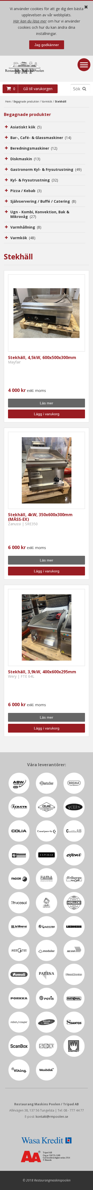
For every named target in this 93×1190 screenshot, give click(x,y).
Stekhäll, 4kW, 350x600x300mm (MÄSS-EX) (40, 517)
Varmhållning (25, 227)
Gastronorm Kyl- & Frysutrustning (46, 169)
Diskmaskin (25, 158)
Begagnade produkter (26, 101)
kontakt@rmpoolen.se (52, 1116)
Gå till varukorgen (37, 88)
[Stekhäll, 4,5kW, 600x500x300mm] (46, 313)
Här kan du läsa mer (30, 21)
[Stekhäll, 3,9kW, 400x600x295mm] (46, 627)
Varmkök (47, 101)
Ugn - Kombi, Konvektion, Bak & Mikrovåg (39, 214)
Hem (8, 101)
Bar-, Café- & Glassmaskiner (40, 137)
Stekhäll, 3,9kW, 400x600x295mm (42, 672)
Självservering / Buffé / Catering (43, 201)
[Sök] (84, 88)
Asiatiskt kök (26, 127)
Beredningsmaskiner (33, 148)
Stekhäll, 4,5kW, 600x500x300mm (42, 357)
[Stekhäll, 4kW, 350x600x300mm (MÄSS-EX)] (46, 470)
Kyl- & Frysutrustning (34, 180)
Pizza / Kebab (26, 190)
